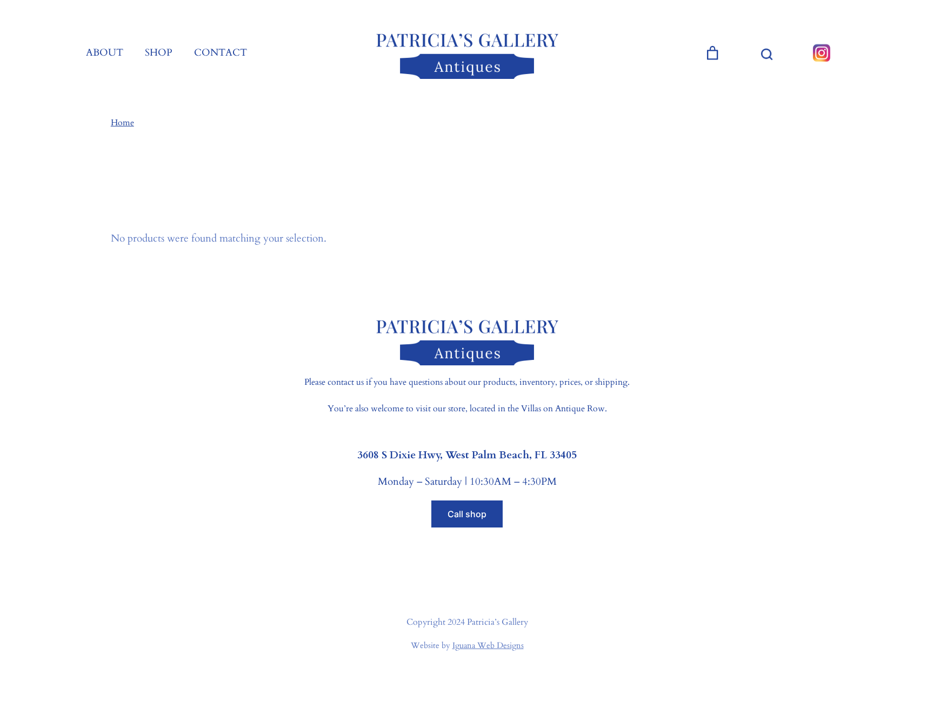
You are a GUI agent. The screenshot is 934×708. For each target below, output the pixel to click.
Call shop (467, 514)
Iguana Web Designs (488, 645)
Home (122, 123)
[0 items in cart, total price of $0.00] (712, 53)
